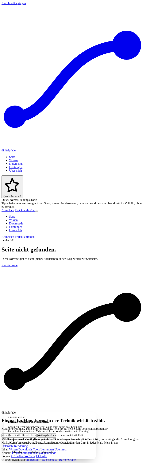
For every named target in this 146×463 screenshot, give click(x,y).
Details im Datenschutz (41, 451)
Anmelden (8, 210)
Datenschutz (49, 459)
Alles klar (17, 451)
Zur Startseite (9, 265)
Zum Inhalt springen (14, 3)
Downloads (16, 163)
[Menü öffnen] (36, 211)
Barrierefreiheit (68, 459)
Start (12, 156)
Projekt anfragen (25, 210)
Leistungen (15, 167)
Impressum (32, 459)
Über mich (15, 170)
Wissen (13, 160)
